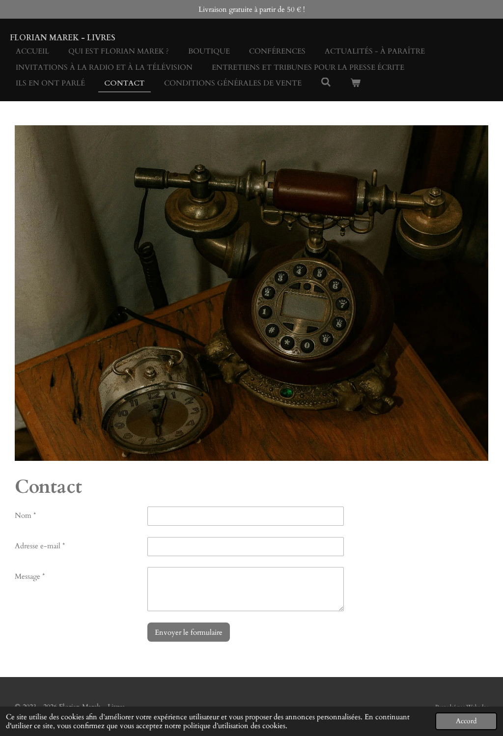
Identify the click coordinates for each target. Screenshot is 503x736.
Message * (30, 576)
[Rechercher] (326, 82)
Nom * (25, 515)
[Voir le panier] (355, 83)
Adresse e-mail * (40, 546)
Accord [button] (466, 721)
